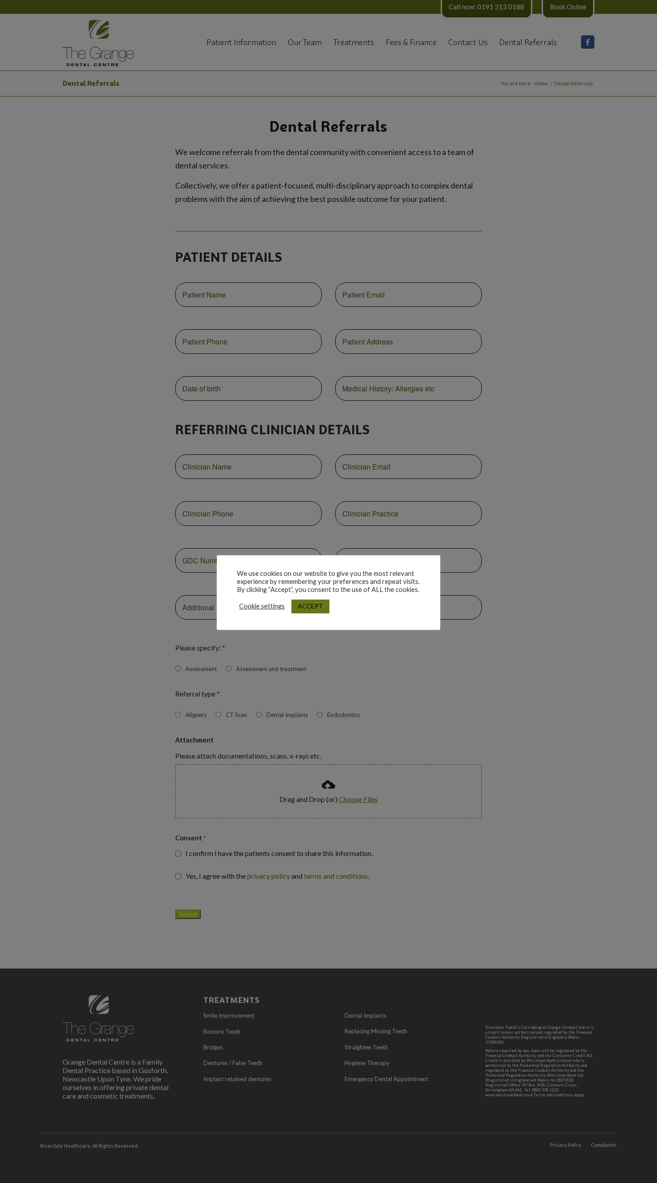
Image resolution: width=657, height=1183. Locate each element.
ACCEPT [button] (310, 606)
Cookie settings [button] (262, 606)
